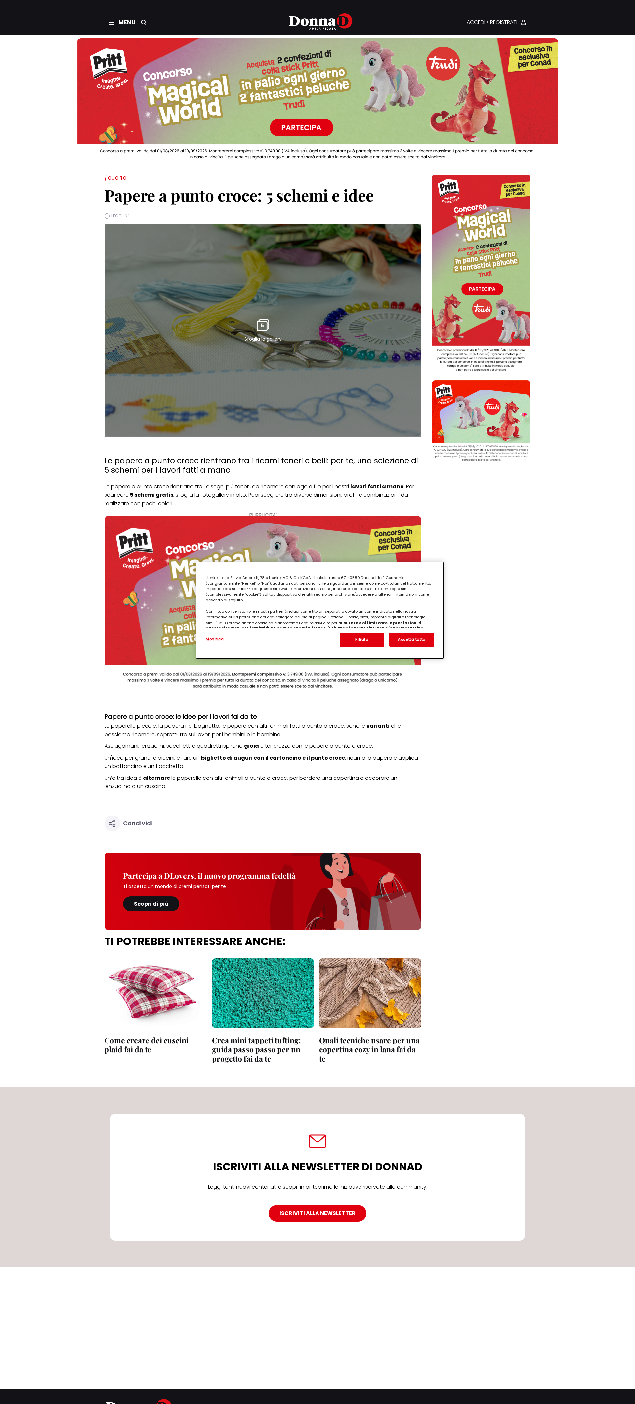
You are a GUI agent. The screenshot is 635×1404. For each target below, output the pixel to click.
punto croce (153, 486)
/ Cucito (116, 178)
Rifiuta (362, 639)
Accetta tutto (411, 639)
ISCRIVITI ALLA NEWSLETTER (317, 1213)
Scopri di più (151, 904)
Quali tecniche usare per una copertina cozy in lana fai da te (369, 1049)
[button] (122, 22)
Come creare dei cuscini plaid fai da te (147, 1044)
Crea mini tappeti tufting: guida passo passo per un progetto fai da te (256, 1049)
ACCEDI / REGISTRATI (492, 22)
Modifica (215, 639)
